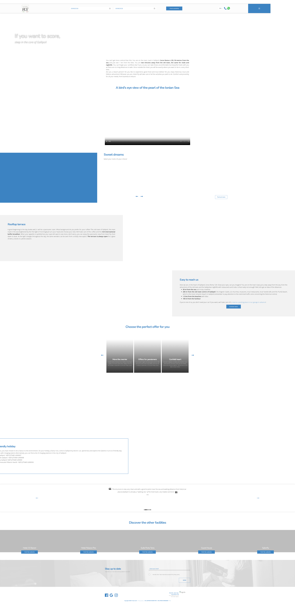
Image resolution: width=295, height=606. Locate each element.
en (220, 8)
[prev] (37, 498)
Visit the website (29, 552)
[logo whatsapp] (228, 9)
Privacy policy (141, 600)
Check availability (174, 8)
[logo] (25, 8)
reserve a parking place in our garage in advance (249, 302)
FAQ (170, 600)
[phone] (225, 9)
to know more (233, 306)
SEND (184, 580)
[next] (258, 498)
